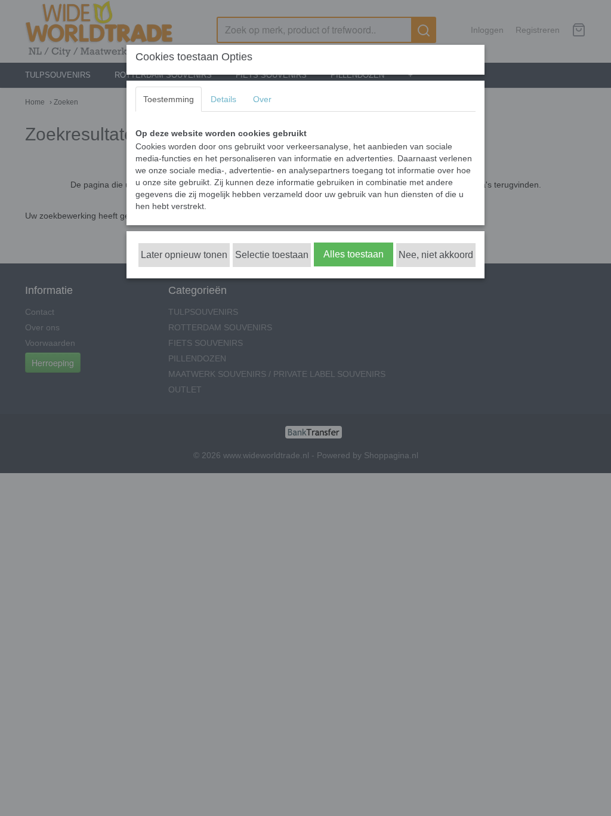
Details (223, 99)
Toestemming (168, 99)
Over (262, 99)
